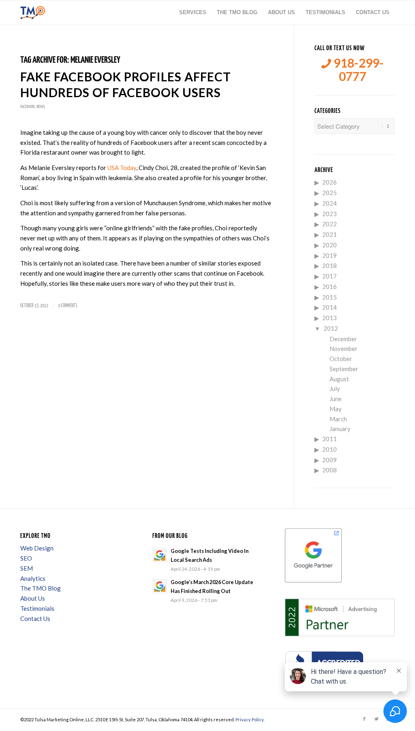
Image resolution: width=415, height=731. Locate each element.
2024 (329, 203)
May (335, 408)
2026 (329, 182)
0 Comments (67, 306)
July (334, 388)
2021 (329, 234)
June (335, 398)
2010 (329, 449)
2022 (329, 223)
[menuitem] (193, 12)
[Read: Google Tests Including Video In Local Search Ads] (159, 555)
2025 (329, 192)
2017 (329, 276)
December (343, 338)
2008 (329, 470)
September (343, 368)
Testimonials (37, 608)
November (343, 348)
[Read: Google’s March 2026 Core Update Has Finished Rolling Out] (159, 586)
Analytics (32, 578)
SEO (26, 558)
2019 (329, 255)
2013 (329, 317)
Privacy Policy (249, 719)
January (340, 428)
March (338, 419)
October (340, 358)
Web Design (36, 548)
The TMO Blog (40, 588)
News (40, 106)
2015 (329, 297)
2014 (329, 307)
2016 (329, 286)
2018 (329, 265)
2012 (330, 328)
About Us (32, 598)
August (339, 378)
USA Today (121, 167)
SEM (26, 568)
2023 (329, 213)
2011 (329, 438)
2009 (329, 459)
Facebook (27, 106)
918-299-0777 (357, 69)
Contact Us (35, 618)
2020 (329, 245)
